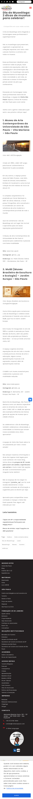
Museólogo (6, 544)
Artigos (4, 706)
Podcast (4, 666)
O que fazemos (6, 618)
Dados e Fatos (6, 598)
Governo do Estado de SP (9, 639)
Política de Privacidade (9, 690)
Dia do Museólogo (8, 541)
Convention (5, 628)
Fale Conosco (6, 685)
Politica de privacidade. (15, 788)
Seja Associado (7, 621)
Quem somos (6, 613)
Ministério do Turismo (8, 634)
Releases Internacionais (9, 702)
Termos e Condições (8, 692)
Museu (14, 544)
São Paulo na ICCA (8, 607)
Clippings (5, 704)
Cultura (9, 537)
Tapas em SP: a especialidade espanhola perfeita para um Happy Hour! (14, 522)
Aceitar (16, 795)
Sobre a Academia (8, 655)
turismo (21, 544)
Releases (4, 699)
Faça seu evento (7, 601)
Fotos (3, 582)
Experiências (6, 573)
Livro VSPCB (5, 585)
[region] (16, 780)
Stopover (4, 604)
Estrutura (4, 616)
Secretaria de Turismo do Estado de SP (14, 642)
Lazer (19, 541)
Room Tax (5, 625)
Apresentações (6, 673)
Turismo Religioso (7, 664)
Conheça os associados (9, 623)
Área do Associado (8, 688)
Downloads (5, 580)
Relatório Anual (6, 676)
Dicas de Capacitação (9, 657)
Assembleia (5, 683)
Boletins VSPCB (6, 678)
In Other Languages (12, 728)
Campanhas (6, 668)
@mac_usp (16, 255)
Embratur (5, 637)
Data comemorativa (21, 537)
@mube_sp (16, 388)
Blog (3, 568)
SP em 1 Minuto (6, 680)
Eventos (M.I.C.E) (7, 570)
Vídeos (4, 671)
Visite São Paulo (7, 566)
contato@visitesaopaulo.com (15, 724)
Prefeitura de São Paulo (9, 644)
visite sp (5, 548)
